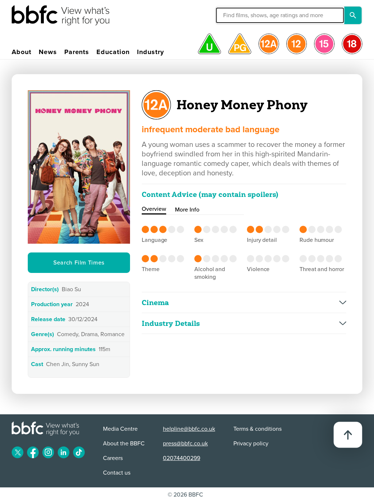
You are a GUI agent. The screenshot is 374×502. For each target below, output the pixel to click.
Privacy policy (250, 443)
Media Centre (120, 429)
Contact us (116, 472)
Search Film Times (78, 262)
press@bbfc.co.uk (185, 443)
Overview (154, 209)
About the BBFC (124, 443)
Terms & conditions (257, 429)
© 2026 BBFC (185, 495)
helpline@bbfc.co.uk (189, 429)
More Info (187, 209)
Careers (113, 458)
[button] (239, 15)
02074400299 (181, 458)
